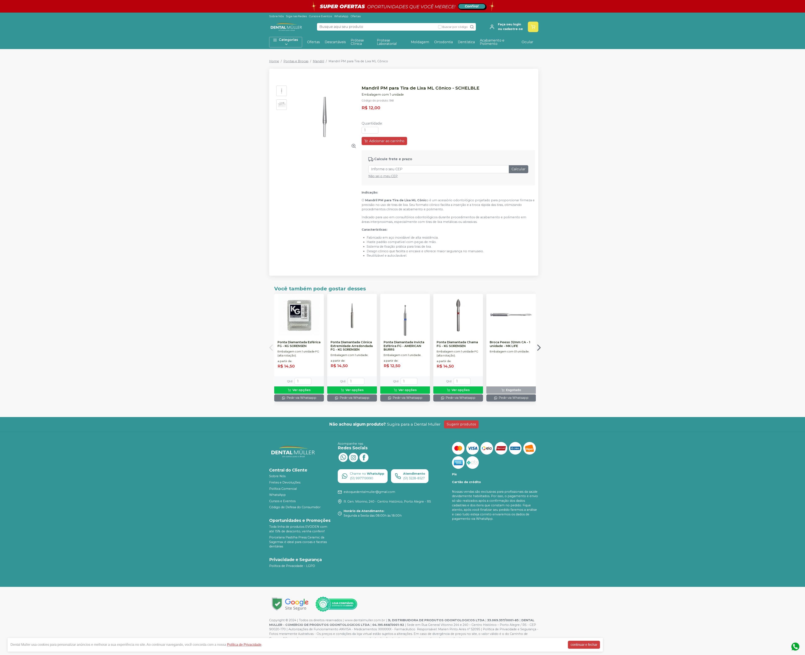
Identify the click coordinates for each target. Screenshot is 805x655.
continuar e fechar (584, 644)
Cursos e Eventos (320, 16)
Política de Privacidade (244, 644)
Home (274, 61)
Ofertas (356, 16)
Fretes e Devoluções (284, 482)
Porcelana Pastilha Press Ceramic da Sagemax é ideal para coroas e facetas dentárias (298, 541)
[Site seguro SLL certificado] (290, 604)
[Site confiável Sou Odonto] (336, 604)
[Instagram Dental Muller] (353, 457)
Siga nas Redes (296, 16)
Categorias (288, 40)
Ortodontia (443, 42)
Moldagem (420, 42)
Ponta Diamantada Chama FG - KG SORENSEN (457, 344)
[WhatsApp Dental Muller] (343, 457)
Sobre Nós (276, 16)
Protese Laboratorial (387, 42)
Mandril (318, 61)
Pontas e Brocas (295, 61)
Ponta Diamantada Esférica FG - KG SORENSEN (299, 344)
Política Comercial (283, 489)
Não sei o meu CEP (383, 176)
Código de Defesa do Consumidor (295, 507)
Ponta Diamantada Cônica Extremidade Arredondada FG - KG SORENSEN (352, 345)
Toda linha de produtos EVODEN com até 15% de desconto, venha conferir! (298, 529)
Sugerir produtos (461, 424)
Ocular (527, 42)
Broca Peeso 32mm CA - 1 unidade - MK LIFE (510, 344)
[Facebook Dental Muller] (364, 457)
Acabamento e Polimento (492, 42)
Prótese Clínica (357, 42)
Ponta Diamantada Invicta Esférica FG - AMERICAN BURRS (404, 345)
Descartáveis (335, 42)
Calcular (519, 169)
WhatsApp (341, 16)
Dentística (466, 42)
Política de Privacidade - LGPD (292, 566)
